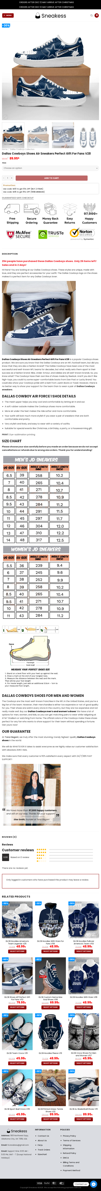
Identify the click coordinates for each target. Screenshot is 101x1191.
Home (4, 149)
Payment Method (71, 1170)
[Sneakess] (50, 15)
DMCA (66, 1157)
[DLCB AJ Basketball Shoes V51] (83, 1087)
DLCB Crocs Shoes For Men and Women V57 (83, 1054)
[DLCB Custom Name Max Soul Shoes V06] (50, 975)
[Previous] (7, 71)
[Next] (93, 71)
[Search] (91, 15)
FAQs (40, 1145)
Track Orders (44, 1149)
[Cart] (97, 15)
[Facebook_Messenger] (93, 1184)
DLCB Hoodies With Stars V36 (83, 997)
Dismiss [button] (78, 2)
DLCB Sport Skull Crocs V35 (17, 1109)
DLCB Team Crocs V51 (17, 1053)
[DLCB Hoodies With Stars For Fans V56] (50, 919)
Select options (17, 951)
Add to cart (51, 178)
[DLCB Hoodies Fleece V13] (50, 1031)
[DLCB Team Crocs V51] (17, 1031)
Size (4, 163)
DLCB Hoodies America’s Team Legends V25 (17, 942)
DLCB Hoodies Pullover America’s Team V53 (83, 942)
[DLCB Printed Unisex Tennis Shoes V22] (50, 1087)
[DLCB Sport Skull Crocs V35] (17, 1087)
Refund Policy (69, 1153)
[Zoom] (5, 117)
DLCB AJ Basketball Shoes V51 (84, 1109)
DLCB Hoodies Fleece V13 (50, 1053)
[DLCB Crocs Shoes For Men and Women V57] (83, 1031)
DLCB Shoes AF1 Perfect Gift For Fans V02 (17, 998)
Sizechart (42, 1154)
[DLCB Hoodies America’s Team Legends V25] (17, 919)
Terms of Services (71, 1140)
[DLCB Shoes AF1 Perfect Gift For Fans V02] (17, 975)
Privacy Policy (69, 1135)
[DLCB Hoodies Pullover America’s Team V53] (83, 919)
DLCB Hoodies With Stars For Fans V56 (50, 942)
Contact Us (43, 1135)
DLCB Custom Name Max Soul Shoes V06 (50, 998)
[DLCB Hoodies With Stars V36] (83, 975)
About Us (42, 1140)
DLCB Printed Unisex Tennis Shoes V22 (50, 1110)
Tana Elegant (12, 737)
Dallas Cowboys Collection (22, 149)
